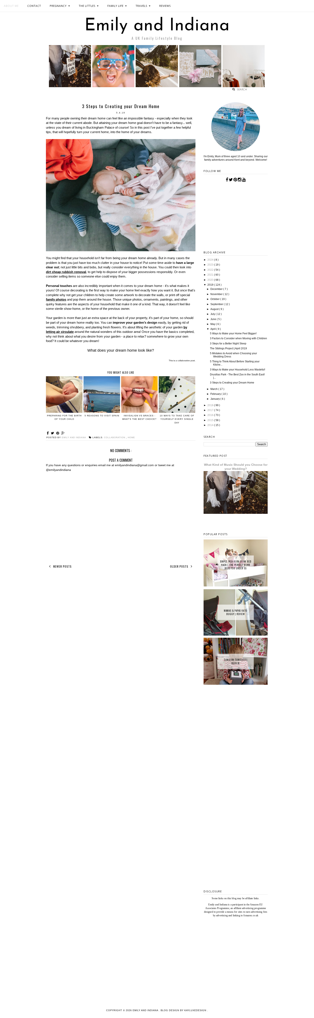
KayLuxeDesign (195, 1010)
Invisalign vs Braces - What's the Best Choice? (139, 417)
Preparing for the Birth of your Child (64, 417)
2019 (210, 284)
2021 (210, 274)
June (213, 319)
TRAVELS (141, 6)
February (216, 393)
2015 (210, 420)
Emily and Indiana (157, 26)
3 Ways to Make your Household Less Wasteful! (237, 369)
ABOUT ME (11, 6)
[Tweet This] (53, 433)
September (217, 304)
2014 (210, 425)
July (213, 314)
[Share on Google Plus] (63, 433)
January (215, 398)
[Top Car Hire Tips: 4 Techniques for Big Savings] (157, 86)
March (214, 389)
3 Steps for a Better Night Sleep (228, 343)
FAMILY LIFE (115, 6)
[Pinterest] (235, 179)
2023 (210, 264)
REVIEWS (165, 6)
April (213, 329)
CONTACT (34, 6)
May (213, 324)
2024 (210, 259)
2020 (210, 279)
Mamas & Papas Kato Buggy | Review (235, 612)
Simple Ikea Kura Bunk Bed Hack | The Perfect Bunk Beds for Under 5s (235, 565)
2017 (210, 410)
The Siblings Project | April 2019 (228, 348)
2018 (210, 405)
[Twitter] (231, 179)
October (215, 299)
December (216, 289)
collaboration (115, 437)
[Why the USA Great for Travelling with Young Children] (113, 86)
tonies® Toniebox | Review (235, 661)
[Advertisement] (236, 818)
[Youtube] (244, 179)
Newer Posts (62, 566)
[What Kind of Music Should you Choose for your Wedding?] (70, 86)
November (216, 294)
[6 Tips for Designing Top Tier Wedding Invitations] (200, 86)
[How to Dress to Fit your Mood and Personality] (244, 86)
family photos (56, 299)
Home (131, 437)
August (214, 309)
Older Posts (179, 566)
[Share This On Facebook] (48, 433)
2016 (210, 415)
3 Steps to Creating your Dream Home (232, 382)
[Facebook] (227, 179)
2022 (210, 269)
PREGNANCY (58, 6)
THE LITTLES (87, 6)
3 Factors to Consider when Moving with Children (238, 338)
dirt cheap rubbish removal (66, 272)
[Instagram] (239, 179)
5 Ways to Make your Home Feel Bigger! (233, 333)
